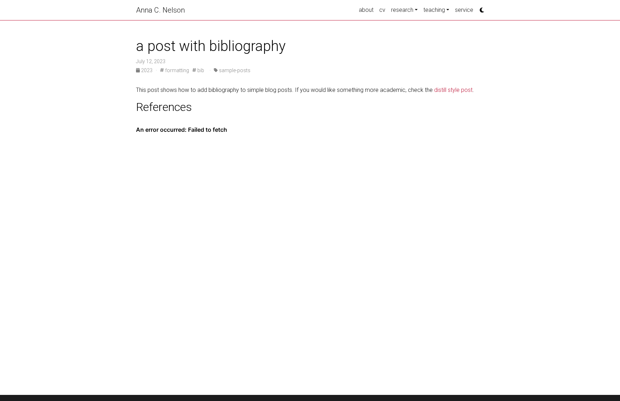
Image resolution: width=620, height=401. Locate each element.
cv (382, 9)
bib (200, 70)
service (464, 9)
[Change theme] (480, 8)
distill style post (453, 90)
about (366, 9)
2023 (147, 70)
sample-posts (234, 70)
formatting (176, 70)
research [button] (402, 9)
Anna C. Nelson (160, 10)
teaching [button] (434, 9)
